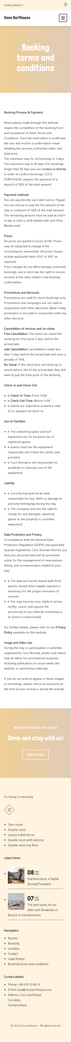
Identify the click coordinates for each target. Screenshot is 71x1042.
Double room (17, 829)
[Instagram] (65, 5)
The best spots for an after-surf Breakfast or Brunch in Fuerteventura (33, 906)
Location (14, 948)
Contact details (12, 5)
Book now (35, 754)
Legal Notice (16, 958)
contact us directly (54, 169)
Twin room (15, 824)
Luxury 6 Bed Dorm (21, 834)
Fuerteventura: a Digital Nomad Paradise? (43, 878)
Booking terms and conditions (28, 964)
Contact (13, 953)
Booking (13, 943)
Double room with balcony (26, 840)
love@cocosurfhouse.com (34, 989)
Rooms (13, 938)
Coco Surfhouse (17, 17)
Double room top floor (23, 845)
